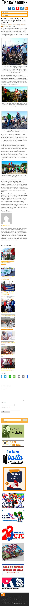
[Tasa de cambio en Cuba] (13, 575)
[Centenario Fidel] (13, 437)
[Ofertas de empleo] (14, 479)
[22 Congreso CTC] (13, 540)
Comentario (4, 389)
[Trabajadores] (3, 594)
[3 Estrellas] (3, 26)
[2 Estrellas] (2, 26)
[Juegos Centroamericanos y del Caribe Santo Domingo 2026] (13, 522)
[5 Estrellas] (6, 26)
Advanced (5, 421)
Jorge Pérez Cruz (5, 225)
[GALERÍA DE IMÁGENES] (13, 507)
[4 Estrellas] (5, 26)
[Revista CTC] (13, 560)
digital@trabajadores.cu (19, 603)
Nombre (3, 402)
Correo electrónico (5, 407)
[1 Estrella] (1, 26)
